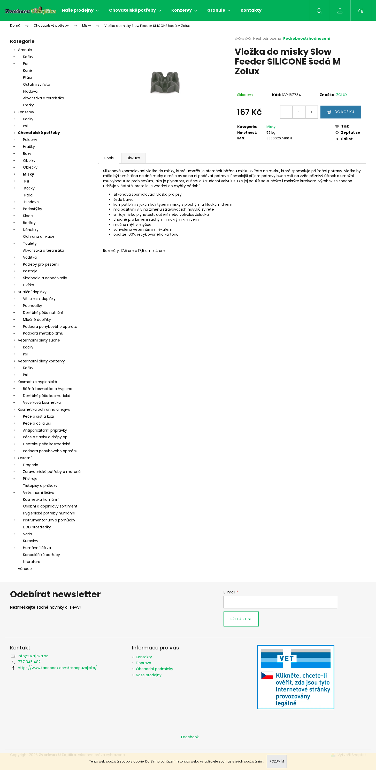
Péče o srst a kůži (38, 416)
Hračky (29, 146)
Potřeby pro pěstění (41, 264)
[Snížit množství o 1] (286, 112)
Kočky (28, 56)
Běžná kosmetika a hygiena (47, 388)
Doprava (143, 662)
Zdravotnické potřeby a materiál (52, 471)
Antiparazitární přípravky (45, 430)
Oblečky (30, 167)
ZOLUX (342, 94)
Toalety (30, 243)
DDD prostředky (37, 527)
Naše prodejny (149, 675)
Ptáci (27, 77)
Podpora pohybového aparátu (50, 326)
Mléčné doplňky (37, 319)
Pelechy (30, 139)
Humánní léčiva (37, 547)
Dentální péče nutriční (43, 312)
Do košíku (344, 111)
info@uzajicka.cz (33, 655)
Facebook (190, 737)
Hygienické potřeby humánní (49, 513)
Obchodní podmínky (154, 668)
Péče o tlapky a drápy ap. (45, 437)
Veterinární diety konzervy (41, 361)
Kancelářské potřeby (41, 554)
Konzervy (26, 112)
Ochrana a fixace (39, 236)
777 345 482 (29, 661)
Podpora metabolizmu (43, 333)
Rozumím (277, 761)
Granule (25, 49)
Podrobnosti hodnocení (306, 38)
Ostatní (25, 458)
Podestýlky (32, 208)
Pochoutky (32, 305)
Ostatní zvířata (36, 84)
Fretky (28, 105)
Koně (27, 70)
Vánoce (25, 568)
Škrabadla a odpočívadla (45, 278)
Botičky (29, 222)
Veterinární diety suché (39, 340)
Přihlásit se (241, 619)
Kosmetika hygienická (37, 381)
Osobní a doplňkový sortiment (50, 506)
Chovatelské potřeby (39, 132)
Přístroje (30, 478)
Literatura (31, 561)
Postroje (30, 271)
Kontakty (144, 657)
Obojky (29, 160)
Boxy (27, 153)
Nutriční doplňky (32, 292)
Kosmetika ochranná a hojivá (44, 409)
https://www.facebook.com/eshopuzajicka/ (57, 667)
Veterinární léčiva (38, 492)
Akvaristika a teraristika (43, 98)
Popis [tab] (109, 158)
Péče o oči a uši (37, 423)
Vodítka (30, 257)
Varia (27, 534)
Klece (28, 215)
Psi (25, 63)
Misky (28, 174)
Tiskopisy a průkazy (40, 485)
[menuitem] (80, 10)
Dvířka (28, 285)
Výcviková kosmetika (42, 402)
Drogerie (30, 464)
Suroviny (30, 540)
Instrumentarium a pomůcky (49, 520)
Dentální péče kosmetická (46, 395)
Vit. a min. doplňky (39, 298)
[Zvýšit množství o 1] (311, 112)
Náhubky (31, 229)
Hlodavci (30, 91)
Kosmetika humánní (41, 499)
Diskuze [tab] (133, 158)
